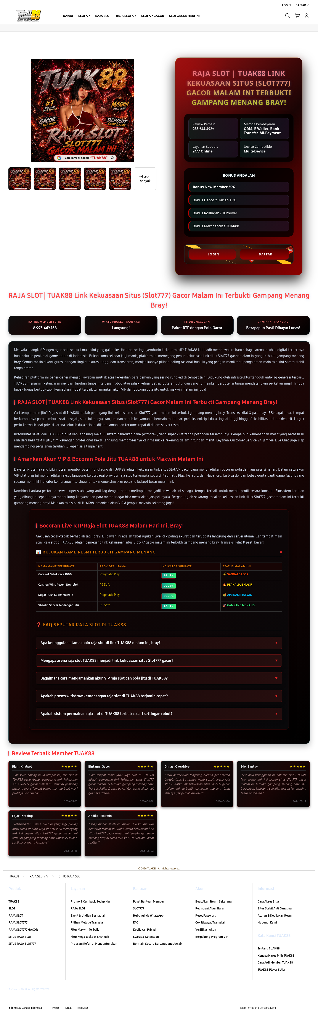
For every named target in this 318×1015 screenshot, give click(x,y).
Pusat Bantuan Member (148, 901)
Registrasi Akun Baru (209, 908)
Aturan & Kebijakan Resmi (275, 915)
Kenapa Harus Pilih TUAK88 (276, 955)
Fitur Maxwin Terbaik (85, 930)
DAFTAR (265, 254)
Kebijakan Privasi (144, 930)
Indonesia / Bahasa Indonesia (25, 1007)
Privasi (56, 1007)
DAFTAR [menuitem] (301, 5)
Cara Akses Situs (268, 901)
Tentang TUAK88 (269, 948)
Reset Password (205, 915)
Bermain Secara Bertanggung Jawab (157, 944)
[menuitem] (67, 16)
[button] (297, 15)
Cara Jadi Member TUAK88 (275, 962)
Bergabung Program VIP (211, 937)
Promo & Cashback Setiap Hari (91, 901)
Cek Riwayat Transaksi (210, 922)
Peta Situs (82, 1007)
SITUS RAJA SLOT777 (22, 944)
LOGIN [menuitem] (286, 5)
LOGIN (213, 254)
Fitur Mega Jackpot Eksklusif (90, 937)
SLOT (11, 908)
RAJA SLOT (15, 915)
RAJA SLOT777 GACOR (23, 930)
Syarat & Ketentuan (146, 937)
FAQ (135, 922)
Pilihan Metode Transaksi (87, 922)
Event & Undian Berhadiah (88, 915)
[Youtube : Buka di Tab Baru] (307, 1008)
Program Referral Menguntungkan (94, 944)
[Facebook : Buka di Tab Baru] (281, 1008)
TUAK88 (13, 901)
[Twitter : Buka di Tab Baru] (290, 1008)
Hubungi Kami (267, 922)
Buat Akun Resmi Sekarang (213, 901)
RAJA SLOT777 (17, 922)
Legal (68, 1007)
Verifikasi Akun (205, 930)
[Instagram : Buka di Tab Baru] (298, 1008)
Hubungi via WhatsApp (148, 915)
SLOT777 (138, 908)
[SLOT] (29, 15)
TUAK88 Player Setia (271, 970)
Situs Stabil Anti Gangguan (275, 908)
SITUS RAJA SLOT (19, 937)
